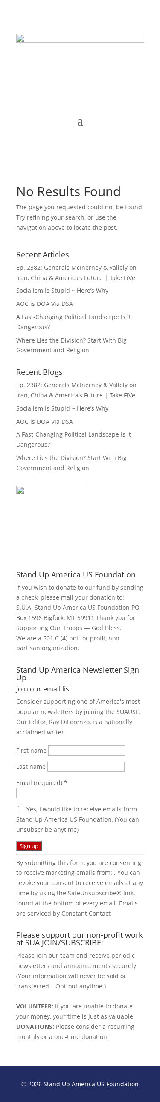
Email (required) (41, 783)
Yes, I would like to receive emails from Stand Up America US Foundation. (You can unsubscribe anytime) (77, 819)
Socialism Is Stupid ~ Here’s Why (62, 290)
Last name (31, 766)
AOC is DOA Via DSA (44, 304)
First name (32, 750)
